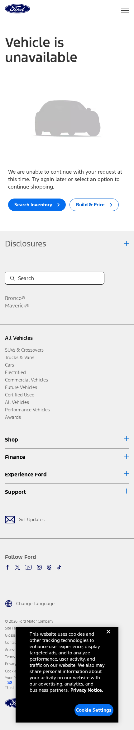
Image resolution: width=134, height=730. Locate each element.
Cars (9, 365)
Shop (11, 439)
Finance (15, 457)
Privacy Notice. (86, 690)
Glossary (12, 635)
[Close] (108, 636)
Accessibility (14, 650)
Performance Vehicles (27, 410)
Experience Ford (26, 474)
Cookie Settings (94, 710)
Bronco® (15, 298)
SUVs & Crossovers (24, 350)
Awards (13, 417)
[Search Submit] (12, 278)
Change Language (35, 603)
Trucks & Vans (19, 357)
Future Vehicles (21, 387)
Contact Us (13, 642)
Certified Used (20, 395)
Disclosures (25, 244)
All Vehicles (19, 338)
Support (15, 492)
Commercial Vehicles (26, 380)
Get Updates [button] (32, 519)
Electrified (15, 372)
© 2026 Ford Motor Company (29, 621)
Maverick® (17, 305)
